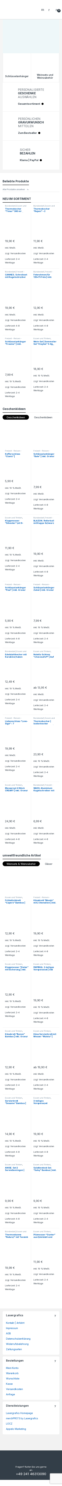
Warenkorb (12, 1373)
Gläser (48, 863)
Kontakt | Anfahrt (15, 1322)
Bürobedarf (10, 206)
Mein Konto (12, 1367)
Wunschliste (12, 1378)
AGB (8, 1333)
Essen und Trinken (42, 338)
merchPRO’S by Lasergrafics (22, 1418)
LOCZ (9, 1423)
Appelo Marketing (16, 1428)
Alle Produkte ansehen (14, 189)
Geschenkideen (43, 417)
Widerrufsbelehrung (17, 1343)
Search (43, 9)
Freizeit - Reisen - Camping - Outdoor (14, 339)
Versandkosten (18, 253)
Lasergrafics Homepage (19, 1413)
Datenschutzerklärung (18, 1338)
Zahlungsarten (14, 1349)
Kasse (9, 1383)
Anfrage (10, 1394)
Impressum (12, 1328)
